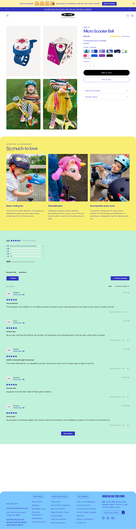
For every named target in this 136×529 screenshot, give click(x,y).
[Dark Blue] (94, 56)
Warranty (80, 516)
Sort (110, 286)
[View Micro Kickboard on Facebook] (107, 518)
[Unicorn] (109, 51)
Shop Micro (38, 496)
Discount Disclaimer (84, 519)
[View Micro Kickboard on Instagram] (103, 518)
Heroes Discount (39, 522)
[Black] (109, 56)
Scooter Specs (91, 97)
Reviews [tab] (11, 272)
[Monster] (125, 51)
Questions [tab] (23, 272)
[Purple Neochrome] (102, 51)
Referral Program (58, 523)
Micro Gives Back (58, 509)
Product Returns (83, 505)
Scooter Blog (56, 516)
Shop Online (37, 502)
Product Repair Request (86, 512)
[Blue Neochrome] (94, 51)
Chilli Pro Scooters (59, 519)
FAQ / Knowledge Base (85, 502)
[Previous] (7, 9)
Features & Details (92, 91)
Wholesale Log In (39, 509)
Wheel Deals (37, 518)
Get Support (83, 496)
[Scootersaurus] (87, 51)
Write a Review (122, 278)
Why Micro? (56, 502)
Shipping (35, 505)
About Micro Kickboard (60, 505)
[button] (128, 15)
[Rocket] (117, 51)
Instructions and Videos (86, 509)
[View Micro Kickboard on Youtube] (113, 518)
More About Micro (59, 496)
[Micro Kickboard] (68, 15)
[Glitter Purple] (102, 56)
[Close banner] (133, 3)
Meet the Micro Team (60, 512)
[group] (68, 9)
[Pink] (87, 56)
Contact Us (81, 523)
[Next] (129, 9)
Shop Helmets (109, 4)
